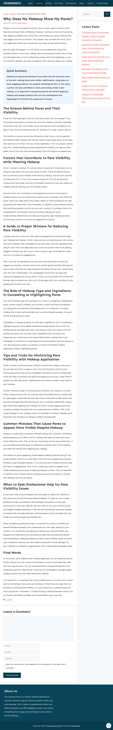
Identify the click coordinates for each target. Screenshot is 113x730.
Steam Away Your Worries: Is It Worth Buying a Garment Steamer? (96, 60)
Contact (90, 3)
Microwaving (71, 3)
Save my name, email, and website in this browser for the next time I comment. (36, 666)
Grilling (49, 3)
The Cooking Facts (54, 726)
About (81, 3)
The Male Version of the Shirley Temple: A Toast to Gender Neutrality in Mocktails (95, 36)
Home (30, 3)
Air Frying (59, 3)
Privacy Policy (102, 3)
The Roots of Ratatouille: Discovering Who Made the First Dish (96, 98)
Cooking (39, 3)
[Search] (107, 14)
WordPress (76, 726)
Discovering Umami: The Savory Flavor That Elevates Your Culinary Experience (96, 48)
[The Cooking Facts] (12, 3)
